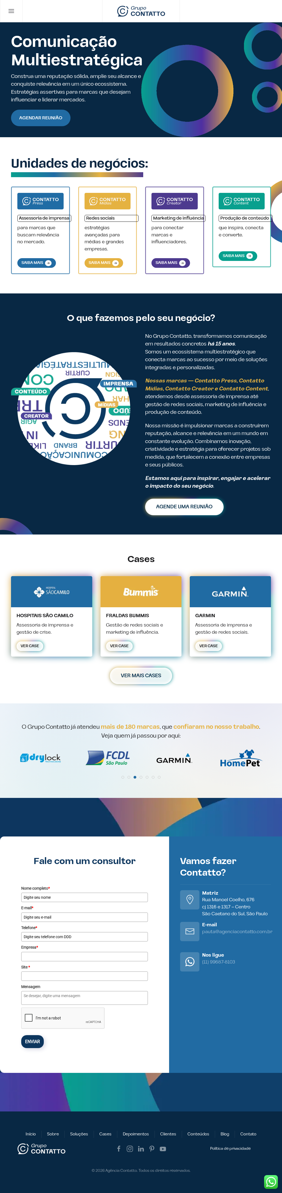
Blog (225, 1134)
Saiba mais (33, 263)
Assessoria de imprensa (44, 218)
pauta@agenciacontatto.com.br (237, 932)
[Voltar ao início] (141, 11)
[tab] (122, 777)
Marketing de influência (178, 218)
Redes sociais (100, 218)
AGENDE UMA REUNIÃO (184, 506)
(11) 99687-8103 (218, 962)
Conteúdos (198, 1134)
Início (31, 1134)
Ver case (30, 646)
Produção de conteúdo (244, 218)
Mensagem (30, 986)
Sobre (53, 1134)
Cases (105, 1134)
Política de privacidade (230, 1148)
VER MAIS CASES (141, 675)
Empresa (29, 947)
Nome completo (35, 888)
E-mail (27, 908)
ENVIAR (32, 1041)
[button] (11, 11)
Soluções (79, 1134)
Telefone (29, 927)
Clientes (168, 1134)
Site (25, 967)
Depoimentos (136, 1134)
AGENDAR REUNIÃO (40, 118)
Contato (248, 1134)
